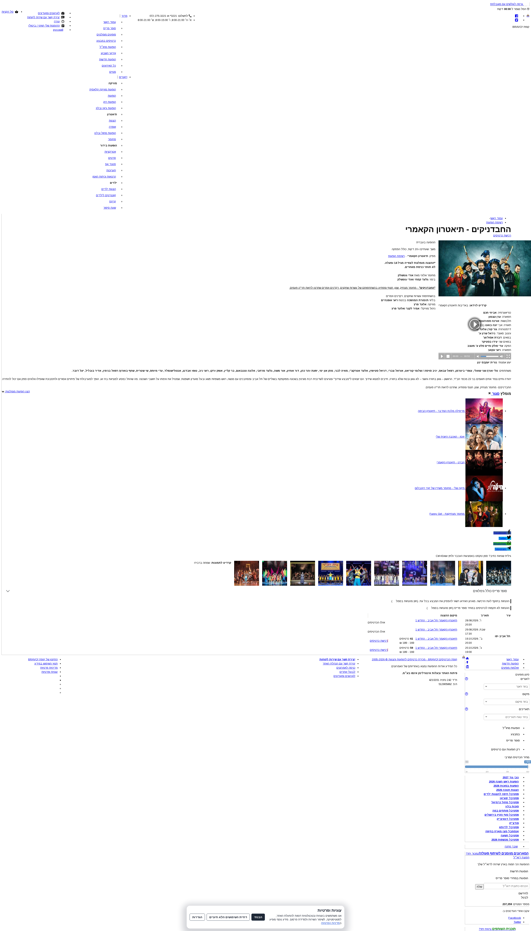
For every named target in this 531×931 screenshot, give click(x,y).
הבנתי (258, 917)
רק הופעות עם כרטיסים (505, 749)
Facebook (500, 532)
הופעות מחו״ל (108, 47)
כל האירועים (109, 65)
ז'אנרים (123, 77)
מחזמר (112, 139)
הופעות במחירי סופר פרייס (512, 878)
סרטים (112, 157)
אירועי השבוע (108, 53)
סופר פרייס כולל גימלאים (490, 591)
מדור (124, 15)
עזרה (57, 21)
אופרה (112, 126)
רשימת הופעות (396, 256)
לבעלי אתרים (347, 671)
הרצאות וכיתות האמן (104, 176)
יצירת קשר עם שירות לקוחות (43, 17)
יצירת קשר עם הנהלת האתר (339, 663)
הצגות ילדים (108, 189)
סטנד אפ (110, 164)
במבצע (515, 734)
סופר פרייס (109, 28)
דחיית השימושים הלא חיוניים (228, 917)
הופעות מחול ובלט (105, 133)
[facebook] (516, 15)
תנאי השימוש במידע (46, 663)
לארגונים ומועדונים (49, 13)
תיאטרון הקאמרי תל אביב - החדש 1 (436, 620)
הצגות (112, 120)
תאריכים (524, 709)
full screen (508, 356)
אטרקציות (110, 151)
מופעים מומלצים (106, 34)
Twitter (503, 538)
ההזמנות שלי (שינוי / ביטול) (44, 25)
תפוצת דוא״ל (521, 857)
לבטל (524, 897)
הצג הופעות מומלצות (17, 391)
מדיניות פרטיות (49, 667)
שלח (479, 886)
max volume (501, 356)
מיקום (525, 694)
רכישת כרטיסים (502, 235)
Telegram (501, 549)
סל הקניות (7, 11)
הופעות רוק (109, 101)
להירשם (523, 893)
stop (448, 356)
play (474, 324)
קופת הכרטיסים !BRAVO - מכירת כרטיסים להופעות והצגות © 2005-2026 (414, 659)
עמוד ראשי (110, 22)
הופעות (112, 95)
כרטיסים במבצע (106, 40)
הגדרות (197, 917)
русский (58, 29)
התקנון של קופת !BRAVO (43, 659)
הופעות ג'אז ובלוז (106, 108)
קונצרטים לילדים (106, 195)
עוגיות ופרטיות (49, 671)
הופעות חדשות (107, 59)
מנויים (112, 71)
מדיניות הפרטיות (330, 923)
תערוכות (111, 170)
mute (477, 356)
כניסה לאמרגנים (345, 667)
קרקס (112, 201)
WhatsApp (500, 543)
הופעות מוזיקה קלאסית (102, 89)
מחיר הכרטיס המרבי (517, 757)
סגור (495, 394)
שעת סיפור (110, 207)
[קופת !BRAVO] (528, 15)
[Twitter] (516, 20)
